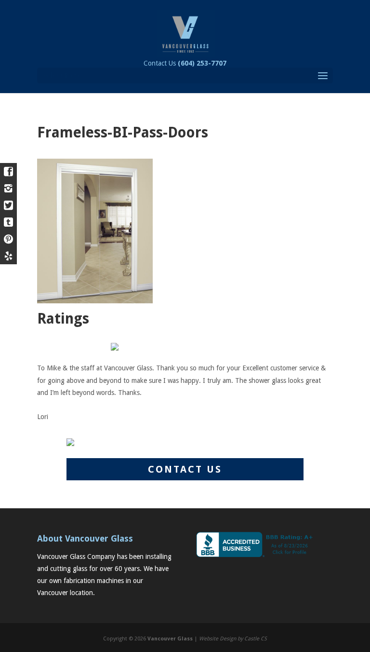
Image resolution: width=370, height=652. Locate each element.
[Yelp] (8, 255)
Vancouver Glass (170, 639)
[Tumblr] (8, 222)
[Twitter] (8, 205)
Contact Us (185, 63)
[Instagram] (8, 188)
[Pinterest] (8, 239)
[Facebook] (8, 171)
